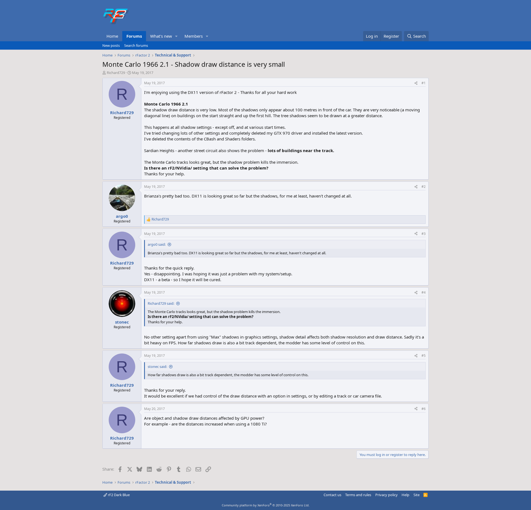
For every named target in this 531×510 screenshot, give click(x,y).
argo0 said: (157, 244)
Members (193, 36)
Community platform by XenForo (265, 505)
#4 (423, 292)
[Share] (416, 83)
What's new (161, 36)
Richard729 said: (161, 303)
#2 (423, 186)
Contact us (332, 494)
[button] (176, 36)
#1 (423, 83)
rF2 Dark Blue (118, 494)
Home (112, 36)
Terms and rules (358, 494)
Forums (134, 36)
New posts (111, 45)
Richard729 (116, 72)
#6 (423, 408)
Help (405, 494)
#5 (423, 355)
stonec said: (157, 366)
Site (416, 494)
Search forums (136, 45)
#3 (423, 233)
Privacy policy (386, 494)
